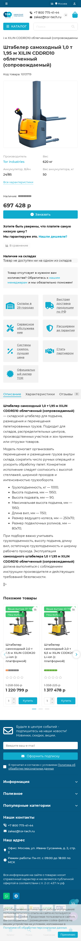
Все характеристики (18, 182)
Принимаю (67, 934)
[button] (4, 654)
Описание (12, 394)
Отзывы (68, 394)
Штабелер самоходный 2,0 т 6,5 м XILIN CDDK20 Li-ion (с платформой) (59, 653)
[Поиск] (73, 26)
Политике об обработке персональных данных (35, 927)
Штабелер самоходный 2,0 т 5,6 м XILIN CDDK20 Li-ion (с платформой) (20, 653)
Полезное (13, 793)
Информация (16, 781)
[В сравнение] (35, 610)
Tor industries (13, 162)
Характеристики (40, 394)
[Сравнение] (52, 3)
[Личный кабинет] (74, 3)
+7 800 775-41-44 (46, 12)
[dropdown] (6, 3)
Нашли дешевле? (53, 236)
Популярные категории (27, 805)
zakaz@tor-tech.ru (47, 17)
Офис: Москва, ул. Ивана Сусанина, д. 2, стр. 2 (42, 850)
